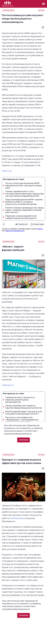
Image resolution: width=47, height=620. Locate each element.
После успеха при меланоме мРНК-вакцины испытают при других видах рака (23, 185)
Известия (6, 171)
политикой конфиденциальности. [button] (16, 609)
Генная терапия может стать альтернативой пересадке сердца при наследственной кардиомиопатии (24, 193)
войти (40, 228)
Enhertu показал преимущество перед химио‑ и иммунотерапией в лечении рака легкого (24, 210)
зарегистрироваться (14, 230)
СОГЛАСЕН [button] (23, 615)
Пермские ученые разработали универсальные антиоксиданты (21, 217)
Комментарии (38, 224)
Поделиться (22, 224)
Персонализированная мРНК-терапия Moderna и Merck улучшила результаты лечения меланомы (24, 201)
